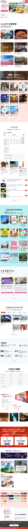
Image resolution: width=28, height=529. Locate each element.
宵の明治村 (8, 195)
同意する (14, 525)
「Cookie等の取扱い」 (14, 523)
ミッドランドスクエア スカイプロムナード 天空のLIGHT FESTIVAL (15, 184)
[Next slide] (27, 12)
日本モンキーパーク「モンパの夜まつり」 (12, 189)
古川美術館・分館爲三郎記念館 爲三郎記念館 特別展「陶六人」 (15, 179)
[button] (13, 295)
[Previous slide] (24, 12)
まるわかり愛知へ (4, 10)
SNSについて (16, 519)
